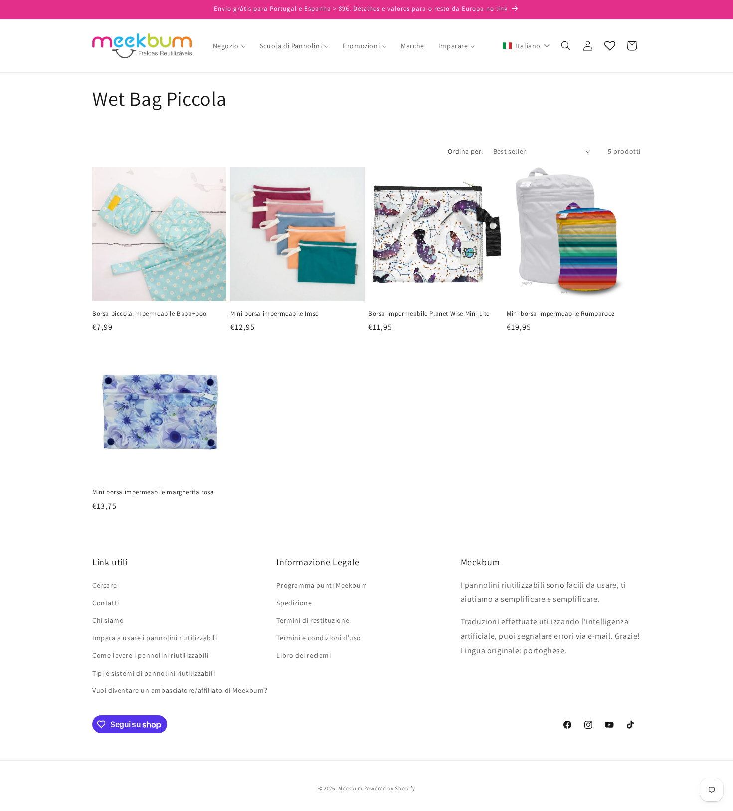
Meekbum (350, 788)
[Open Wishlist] (610, 46)
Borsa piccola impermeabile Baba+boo (149, 314)
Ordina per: (465, 151)
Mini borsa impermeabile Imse (274, 314)
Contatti (105, 602)
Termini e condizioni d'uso (318, 637)
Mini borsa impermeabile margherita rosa (153, 492)
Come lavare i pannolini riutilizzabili (150, 655)
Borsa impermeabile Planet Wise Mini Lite (429, 314)
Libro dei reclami (303, 655)
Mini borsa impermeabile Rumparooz (561, 314)
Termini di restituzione (312, 620)
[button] (526, 45)
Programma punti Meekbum (321, 585)
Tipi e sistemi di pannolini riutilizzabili (153, 673)
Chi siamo (108, 620)
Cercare (104, 585)
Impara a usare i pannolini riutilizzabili (154, 637)
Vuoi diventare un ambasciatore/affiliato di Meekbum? (179, 690)
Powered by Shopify (389, 788)
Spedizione (294, 602)
